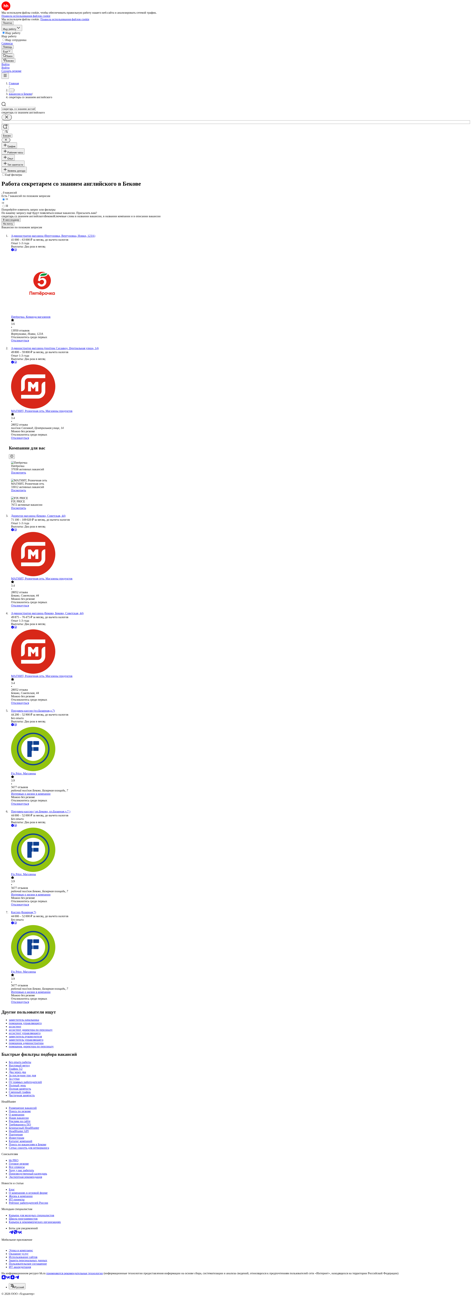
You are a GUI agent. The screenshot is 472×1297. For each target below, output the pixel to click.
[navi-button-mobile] (5, 76)
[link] (7, 56)
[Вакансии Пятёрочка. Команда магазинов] (239, 283)
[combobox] (18, 109)
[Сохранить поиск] (5, 127)
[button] (5, 64)
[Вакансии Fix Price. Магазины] (239, 749)
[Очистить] (6, 117)
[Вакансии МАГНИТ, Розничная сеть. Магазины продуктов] (239, 386)
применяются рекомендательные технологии (74, 1273)
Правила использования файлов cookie (64, 19)
